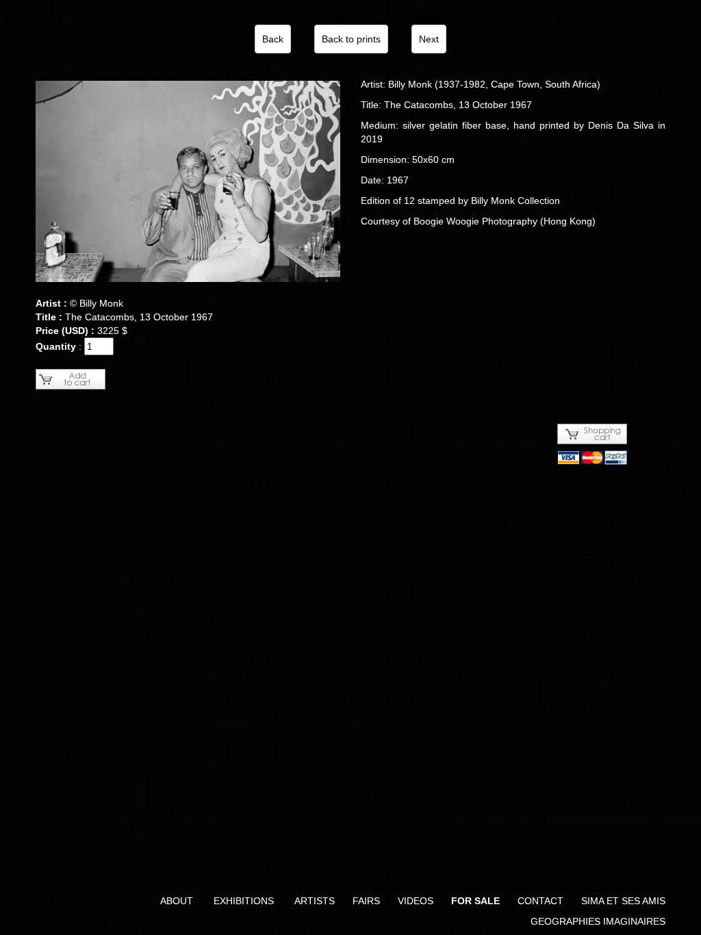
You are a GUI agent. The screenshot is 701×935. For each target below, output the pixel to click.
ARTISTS (314, 900)
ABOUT (176, 900)
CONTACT (540, 900)
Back (272, 39)
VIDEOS (415, 900)
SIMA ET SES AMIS (623, 900)
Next (429, 39)
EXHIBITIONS (244, 900)
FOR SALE (475, 900)
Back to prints (351, 39)
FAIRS (366, 900)
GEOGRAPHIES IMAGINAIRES (598, 921)
